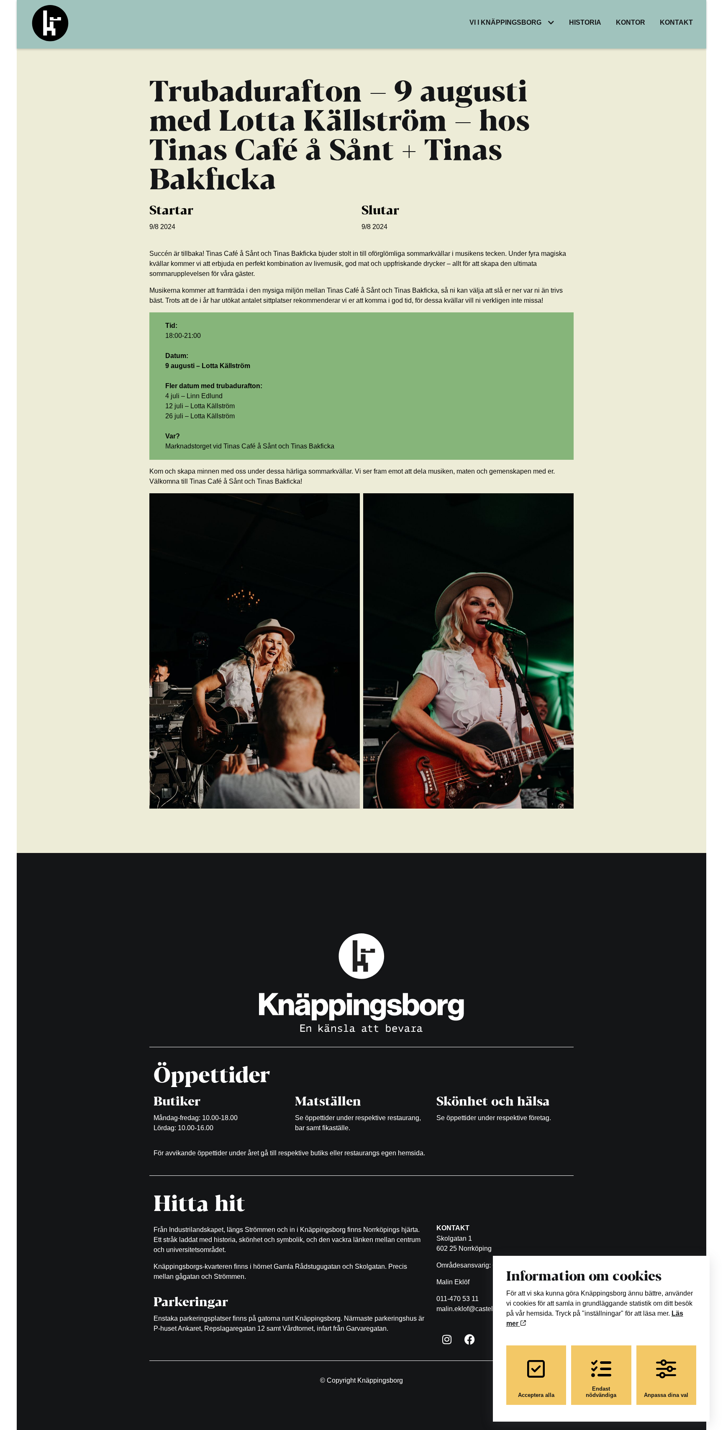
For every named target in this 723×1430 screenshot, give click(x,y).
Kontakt (676, 22)
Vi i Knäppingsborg (505, 22)
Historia (585, 22)
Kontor (630, 22)
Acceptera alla (536, 1395)
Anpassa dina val (666, 1395)
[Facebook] (469, 1339)
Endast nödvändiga (601, 1392)
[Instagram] (446, 1339)
